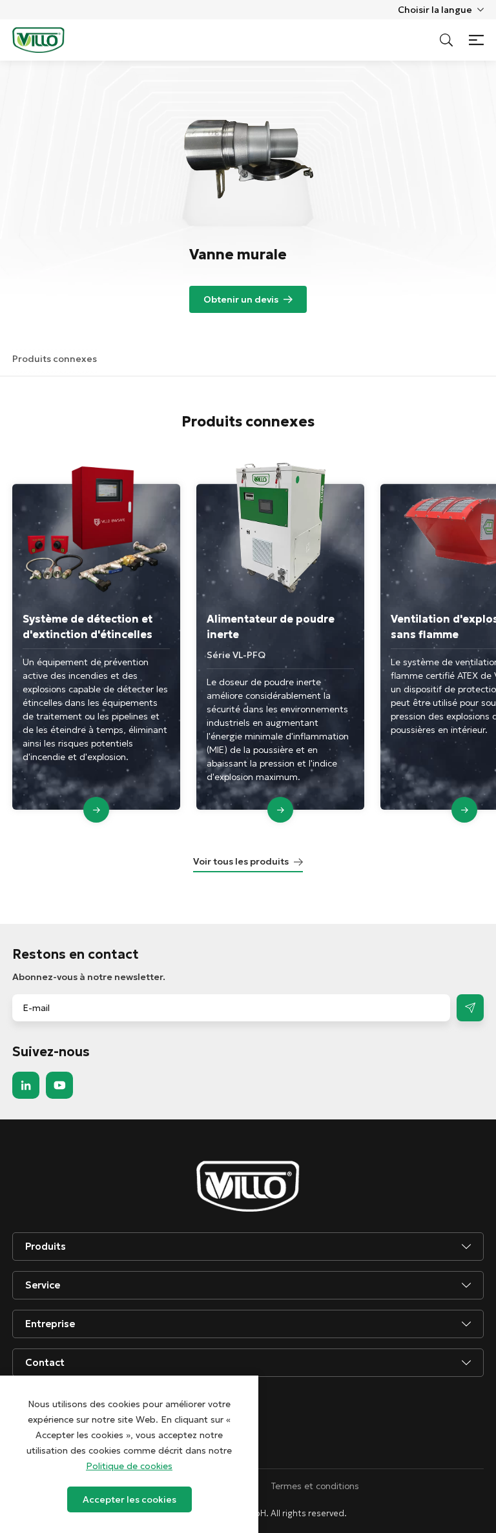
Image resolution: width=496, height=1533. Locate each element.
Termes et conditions (315, 1486)
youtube (59, 1085)
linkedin (25, 1085)
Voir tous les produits (241, 861)
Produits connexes (54, 359)
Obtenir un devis (240, 299)
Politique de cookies (129, 1466)
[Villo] (38, 40)
